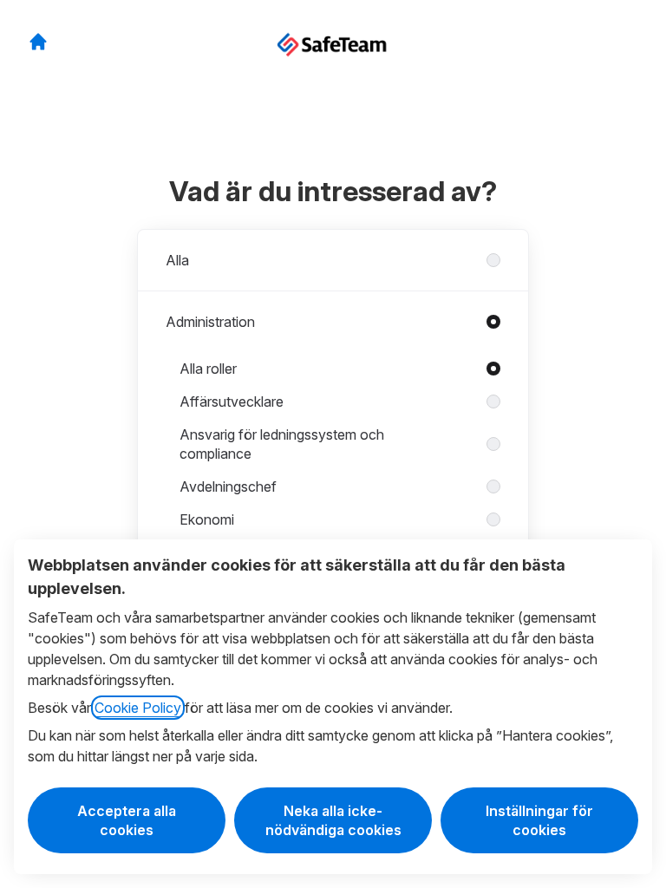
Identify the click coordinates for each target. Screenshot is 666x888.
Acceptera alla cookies (126, 820)
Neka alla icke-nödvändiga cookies (333, 820)
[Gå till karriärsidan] (38, 41)
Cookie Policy (138, 707)
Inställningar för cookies (539, 820)
